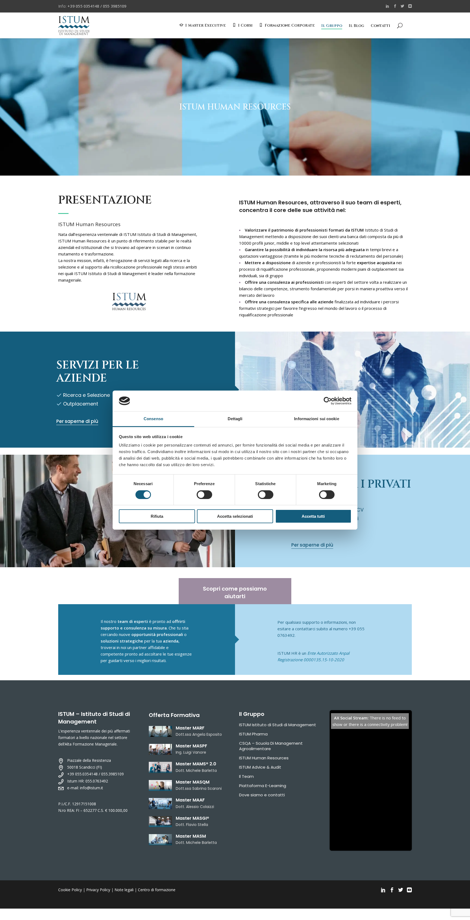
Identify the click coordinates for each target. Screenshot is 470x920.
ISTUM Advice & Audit (260, 767)
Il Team (246, 776)
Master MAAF (190, 800)
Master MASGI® (192, 818)
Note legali (124, 889)
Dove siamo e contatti (262, 795)
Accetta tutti (313, 516)
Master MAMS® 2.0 (196, 764)
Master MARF (190, 728)
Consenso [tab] (153, 418)
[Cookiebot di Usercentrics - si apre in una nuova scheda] (327, 401)
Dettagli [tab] (235, 418)
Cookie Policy (70, 889)
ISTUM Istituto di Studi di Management (277, 725)
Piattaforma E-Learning (262, 785)
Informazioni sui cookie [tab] (316, 418)
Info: (92, 6)
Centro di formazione (156, 889)
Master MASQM (192, 782)
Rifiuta (157, 516)
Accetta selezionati (235, 516)
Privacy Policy (98, 889)
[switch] (204, 494)
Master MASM (191, 836)
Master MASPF (191, 746)
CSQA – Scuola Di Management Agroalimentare (271, 745)
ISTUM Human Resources (264, 758)
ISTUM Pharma (253, 734)
